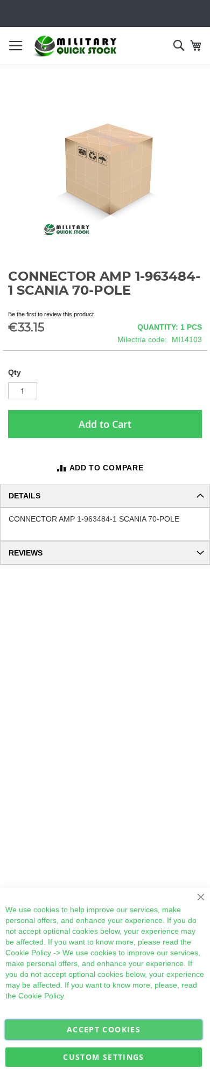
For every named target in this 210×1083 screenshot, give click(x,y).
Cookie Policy (28, 952)
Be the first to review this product (51, 314)
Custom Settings (103, 1057)
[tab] (105, 496)
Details (24, 495)
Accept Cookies (104, 1029)
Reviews (26, 553)
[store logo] (75, 46)
